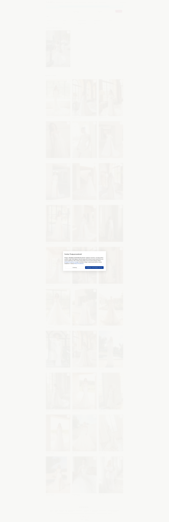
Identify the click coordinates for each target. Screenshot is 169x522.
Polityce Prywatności (79, 263)
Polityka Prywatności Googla (71, 262)
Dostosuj (75, 267)
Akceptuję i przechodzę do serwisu (94, 267)
